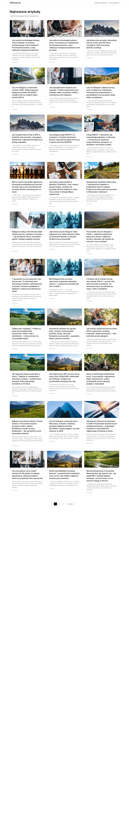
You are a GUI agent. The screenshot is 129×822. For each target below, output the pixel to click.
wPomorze (15, 2)
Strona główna (114, 3)
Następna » (70, 504)
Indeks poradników (101, 3)
